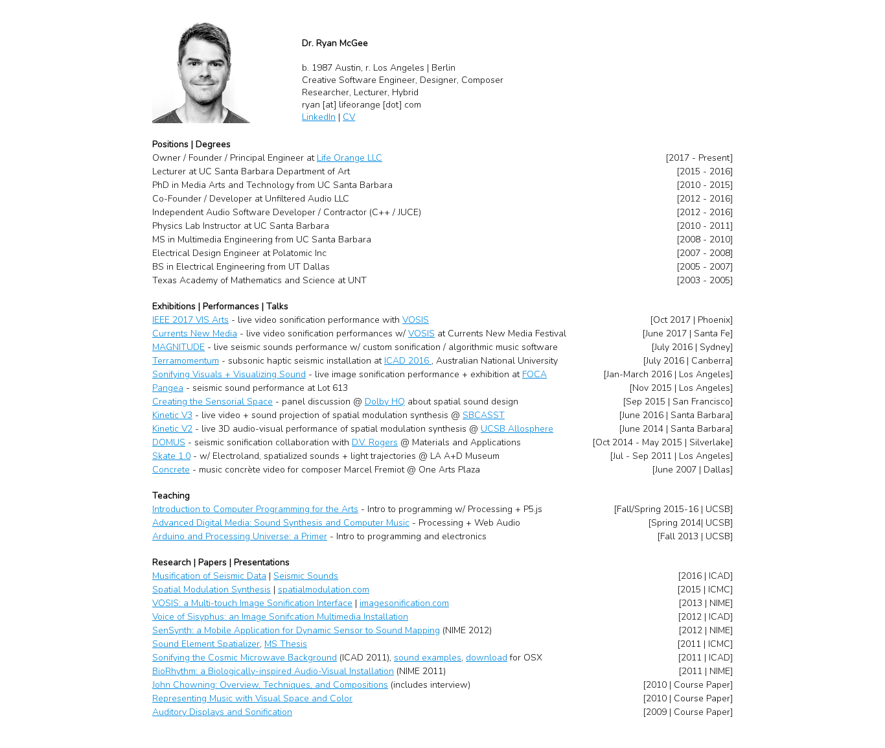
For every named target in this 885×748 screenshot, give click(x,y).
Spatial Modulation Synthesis (211, 589)
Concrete (171, 469)
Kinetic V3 (172, 415)
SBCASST (484, 415)
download (486, 657)
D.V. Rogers (375, 442)
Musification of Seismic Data (209, 576)
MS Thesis (285, 644)
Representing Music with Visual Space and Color (252, 698)
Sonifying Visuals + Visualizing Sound (229, 374)
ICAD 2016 (407, 361)
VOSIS (415, 320)
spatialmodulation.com (323, 589)
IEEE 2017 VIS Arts (190, 320)
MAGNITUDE (178, 347)
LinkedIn (319, 117)
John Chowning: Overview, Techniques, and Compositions (270, 685)
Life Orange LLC (349, 158)
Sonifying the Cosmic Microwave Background (244, 657)
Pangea (167, 388)
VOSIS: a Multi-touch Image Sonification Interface (252, 603)
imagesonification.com (404, 603)
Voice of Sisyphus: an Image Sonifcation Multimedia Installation (280, 617)
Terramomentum (185, 361)
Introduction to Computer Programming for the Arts (255, 509)
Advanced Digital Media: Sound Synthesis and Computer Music (280, 523)
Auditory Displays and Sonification (222, 712)
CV (349, 117)
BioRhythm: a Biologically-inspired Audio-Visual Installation (273, 671)
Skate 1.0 (171, 456)
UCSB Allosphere (517, 429)
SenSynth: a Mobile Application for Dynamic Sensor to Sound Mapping (296, 630)
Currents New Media (194, 333)
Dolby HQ (385, 401)
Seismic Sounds (305, 576)
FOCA (534, 374)
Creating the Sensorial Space (212, 401)
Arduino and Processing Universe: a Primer (239, 536)
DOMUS (168, 442)
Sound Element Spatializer (206, 644)
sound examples (427, 657)
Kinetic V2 (172, 429)
